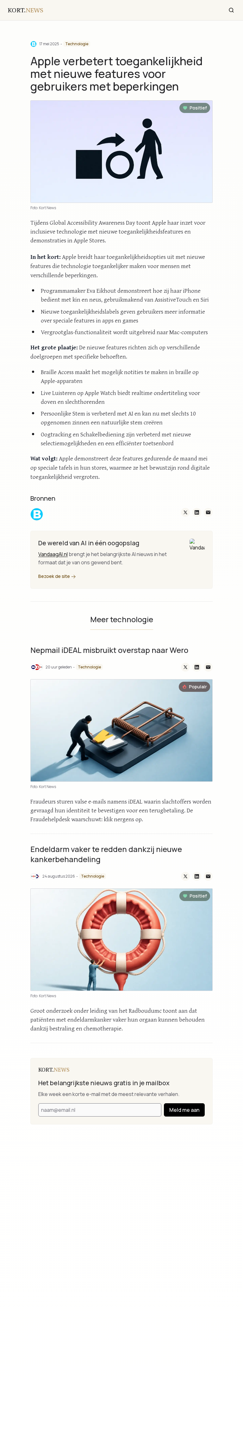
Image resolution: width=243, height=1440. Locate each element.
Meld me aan (184, 1109)
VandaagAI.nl (53, 554)
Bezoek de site (54, 576)
